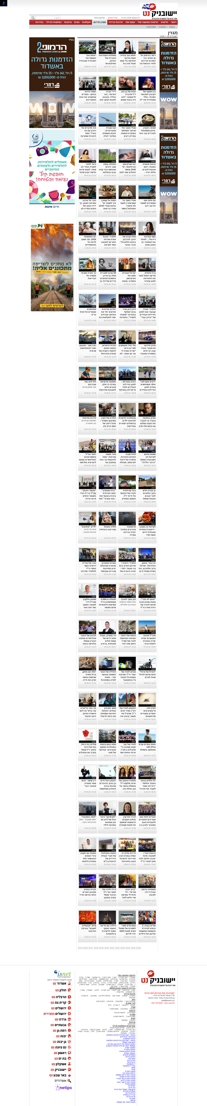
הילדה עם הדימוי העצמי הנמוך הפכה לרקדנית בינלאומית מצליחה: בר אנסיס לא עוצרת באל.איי (108, 933)
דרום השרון (111, 984)
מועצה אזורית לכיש (127, 1080)
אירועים (110, 1001)
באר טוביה (124, 977)
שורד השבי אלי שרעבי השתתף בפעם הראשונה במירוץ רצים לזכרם (128, 133)
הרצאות (85, 996)
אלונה (133, 986)
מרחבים (114, 979)
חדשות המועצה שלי (148, 22)
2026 (138, 948)
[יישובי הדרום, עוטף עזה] (159, 19)
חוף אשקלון (104, 979)
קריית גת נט (130, 1097)
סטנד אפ (116, 996)
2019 (101, 948)
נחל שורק (123, 979)
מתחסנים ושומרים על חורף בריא (88, 312)
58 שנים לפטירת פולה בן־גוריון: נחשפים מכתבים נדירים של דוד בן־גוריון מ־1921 (107, 278)
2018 (96, 948)
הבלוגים (125, 1031)
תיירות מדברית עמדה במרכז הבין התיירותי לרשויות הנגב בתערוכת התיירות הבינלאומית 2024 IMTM (127, 861)
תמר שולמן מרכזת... (88, 387)
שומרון (101, 984)
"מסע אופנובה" (88, 817)
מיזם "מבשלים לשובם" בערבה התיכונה (88, 928)
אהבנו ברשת (95, 1029)
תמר (116, 981)
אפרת (121, 984)
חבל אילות (108, 981)
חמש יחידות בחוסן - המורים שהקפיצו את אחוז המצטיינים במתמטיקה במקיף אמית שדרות (87, 99)
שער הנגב (107, 977)
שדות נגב (93, 979)
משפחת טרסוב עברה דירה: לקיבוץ (148, 892)
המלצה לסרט (130, 1048)
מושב (133, 1068)
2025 (133, 948)
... (95, 63)
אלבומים (119, 1001)
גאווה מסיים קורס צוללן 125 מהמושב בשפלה (147, 747)
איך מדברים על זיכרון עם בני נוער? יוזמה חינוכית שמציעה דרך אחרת (88, 133)
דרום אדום (131, 1028)
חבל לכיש (83, 979)
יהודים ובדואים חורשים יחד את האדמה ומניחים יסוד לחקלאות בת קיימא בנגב (107, 314)
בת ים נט (132, 1088)
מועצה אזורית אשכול (127, 1077)
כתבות (172, 27)
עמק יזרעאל (84, 984)
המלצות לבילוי (54, 22)
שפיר (88, 977)
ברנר (104, 983)
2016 (85, 948)
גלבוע (99, 981)
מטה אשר (124, 986)
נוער (133, 999)
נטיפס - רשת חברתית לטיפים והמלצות (120, 1035)
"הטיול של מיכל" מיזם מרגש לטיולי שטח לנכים (147, 674)
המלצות (125, 1020)
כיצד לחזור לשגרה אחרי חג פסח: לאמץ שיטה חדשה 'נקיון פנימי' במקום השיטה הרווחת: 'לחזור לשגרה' (87, 172)
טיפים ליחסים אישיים (127, 1051)
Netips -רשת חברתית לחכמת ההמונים (120, 1046)
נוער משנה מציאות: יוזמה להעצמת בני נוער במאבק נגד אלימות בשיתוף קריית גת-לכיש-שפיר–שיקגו (107, 462)
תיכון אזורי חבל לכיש (127, 1037)
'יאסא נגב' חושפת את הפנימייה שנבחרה (87, 58)
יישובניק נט (172, 36)
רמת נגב (124, 981)
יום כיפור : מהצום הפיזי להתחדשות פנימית (87, 348)
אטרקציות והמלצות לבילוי (123, 1026)
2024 (128, 948)
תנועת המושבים (129, 1039)
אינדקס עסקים (113, 1031)
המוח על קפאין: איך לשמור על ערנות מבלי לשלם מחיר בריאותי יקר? (107, 205)
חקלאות (86, 22)
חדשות (164, 22)
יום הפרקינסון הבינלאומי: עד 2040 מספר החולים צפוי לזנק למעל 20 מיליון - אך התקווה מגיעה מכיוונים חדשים (127, 172)
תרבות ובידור (116, 22)
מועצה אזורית (130, 1071)
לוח (93, 1031)
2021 (112, 948)
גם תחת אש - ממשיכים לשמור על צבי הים (148, 203)
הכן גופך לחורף (128, 599)
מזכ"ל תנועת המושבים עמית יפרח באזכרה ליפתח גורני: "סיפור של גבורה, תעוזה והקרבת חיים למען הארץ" (147, 643)
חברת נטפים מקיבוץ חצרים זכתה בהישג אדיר (87, 892)
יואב (115, 977)
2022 (117, 948)
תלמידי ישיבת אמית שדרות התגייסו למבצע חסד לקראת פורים (108, 242)
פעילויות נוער (130, 1001)
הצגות (125, 996)
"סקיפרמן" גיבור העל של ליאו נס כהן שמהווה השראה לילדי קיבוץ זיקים (108, 822)
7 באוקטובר (130, 1064)
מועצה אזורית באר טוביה (125, 1078)
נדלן (109, 1005)
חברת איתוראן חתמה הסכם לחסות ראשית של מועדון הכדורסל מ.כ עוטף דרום (107, 350)
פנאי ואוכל (101, 1031)
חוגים (133, 1005)
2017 (91, 948)
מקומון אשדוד (130, 1084)
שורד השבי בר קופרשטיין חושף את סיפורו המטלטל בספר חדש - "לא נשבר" (127, 205)
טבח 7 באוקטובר (128, 1066)
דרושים (125, 1005)
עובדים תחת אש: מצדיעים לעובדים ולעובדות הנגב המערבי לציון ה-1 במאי (147, 822)
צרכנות (68, 22)
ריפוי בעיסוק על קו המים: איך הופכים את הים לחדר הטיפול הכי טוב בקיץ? (147, 60)
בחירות (39, 22)
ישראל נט (131, 1086)
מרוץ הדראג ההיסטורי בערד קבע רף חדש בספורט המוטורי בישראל (148, 350)
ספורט (132, 1014)
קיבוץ (133, 1069)
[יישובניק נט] (157, 986)
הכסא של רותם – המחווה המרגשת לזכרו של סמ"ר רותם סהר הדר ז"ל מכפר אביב (127, 641)
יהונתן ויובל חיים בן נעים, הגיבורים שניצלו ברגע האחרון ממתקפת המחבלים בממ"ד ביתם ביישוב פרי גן (107, 788)
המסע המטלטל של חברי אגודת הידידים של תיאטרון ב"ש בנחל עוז (108, 858)
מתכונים (162, 27)
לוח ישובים (130, 1003)
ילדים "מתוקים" (88, 527)
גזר (90, 983)
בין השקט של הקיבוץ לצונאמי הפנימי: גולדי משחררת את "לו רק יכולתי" (148, 97)
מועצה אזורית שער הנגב (126, 1082)
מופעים (94, 996)
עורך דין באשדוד (129, 1095)
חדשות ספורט (118, 1016)
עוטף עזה (130, 22)
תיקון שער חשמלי (128, 1042)
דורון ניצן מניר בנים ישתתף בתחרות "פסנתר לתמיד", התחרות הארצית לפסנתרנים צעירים (128, 317)
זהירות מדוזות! (89, 418)
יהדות (133, 1031)
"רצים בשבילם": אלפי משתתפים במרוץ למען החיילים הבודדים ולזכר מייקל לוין (148, 387)
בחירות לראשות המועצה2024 (122, 988)
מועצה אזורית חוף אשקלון (125, 1075)
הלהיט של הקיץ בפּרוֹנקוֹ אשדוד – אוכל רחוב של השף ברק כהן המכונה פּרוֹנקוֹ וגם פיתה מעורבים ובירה (108, 426)
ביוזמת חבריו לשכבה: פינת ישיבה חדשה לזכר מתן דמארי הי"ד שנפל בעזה (147, 858)
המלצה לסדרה (129, 1049)
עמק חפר (113, 986)
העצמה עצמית (129, 1053)
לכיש (97, 990)
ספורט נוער (131, 1016)
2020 (107, 948)
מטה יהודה (112, 983)
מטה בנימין (124, 983)
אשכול (132, 977)
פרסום (132, 1100)
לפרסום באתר (99, 18)
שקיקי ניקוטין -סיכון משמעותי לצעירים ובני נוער (147, 130)
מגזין (162, 36)
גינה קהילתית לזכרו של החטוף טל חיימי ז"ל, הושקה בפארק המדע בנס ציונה (128, 496)
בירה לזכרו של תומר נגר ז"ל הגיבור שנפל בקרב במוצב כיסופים (109, 894)
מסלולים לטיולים (129, 1055)
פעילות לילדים (105, 996)
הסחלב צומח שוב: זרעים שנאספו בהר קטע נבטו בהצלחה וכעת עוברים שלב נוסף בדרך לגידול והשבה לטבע (107, 172)
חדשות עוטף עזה (128, 1073)
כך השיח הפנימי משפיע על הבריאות (88, 276)
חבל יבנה (129, 984)
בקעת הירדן (89, 981)
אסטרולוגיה (151, 27)
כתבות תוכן (100, 1001)
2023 (122, 948)
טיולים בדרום (130, 1057)
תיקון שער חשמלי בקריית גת (124, 1089)
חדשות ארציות (119, 1013)
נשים (76, 22)
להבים (132, 981)
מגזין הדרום (99, 22)
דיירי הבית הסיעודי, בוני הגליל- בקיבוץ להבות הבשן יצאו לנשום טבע (108, 97)
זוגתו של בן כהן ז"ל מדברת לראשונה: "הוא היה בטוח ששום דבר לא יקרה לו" (128, 97)
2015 (80, 948)
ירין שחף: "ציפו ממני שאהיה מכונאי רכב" (89, 783)
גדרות (94, 984)
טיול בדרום (131, 1060)
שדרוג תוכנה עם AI (117, 1028)
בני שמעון (96, 977)
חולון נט (132, 1098)
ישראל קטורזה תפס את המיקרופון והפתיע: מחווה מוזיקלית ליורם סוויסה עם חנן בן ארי (128, 281)
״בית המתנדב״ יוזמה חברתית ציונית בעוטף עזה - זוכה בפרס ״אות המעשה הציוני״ (107, 496)
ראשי (173, 22)
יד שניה (117, 1005)
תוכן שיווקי (131, 1024)
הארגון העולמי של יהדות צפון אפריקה (121, 1044)
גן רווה (96, 983)
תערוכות (132, 997)
